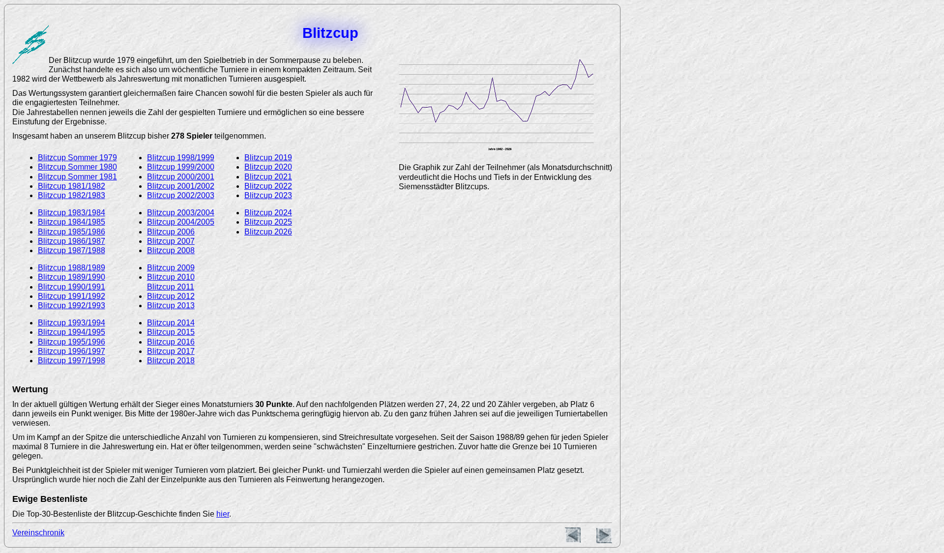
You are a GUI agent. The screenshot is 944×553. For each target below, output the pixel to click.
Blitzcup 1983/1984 (71, 212)
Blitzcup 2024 (268, 212)
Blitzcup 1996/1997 (71, 351)
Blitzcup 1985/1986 (71, 232)
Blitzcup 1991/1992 (71, 296)
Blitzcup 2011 (170, 287)
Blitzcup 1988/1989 (71, 267)
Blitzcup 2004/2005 (180, 222)
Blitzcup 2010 (171, 277)
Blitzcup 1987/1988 (71, 250)
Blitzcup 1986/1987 (71, 241)
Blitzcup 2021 (268, 177)
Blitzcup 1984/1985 (71, 222)
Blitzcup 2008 (171, 250)
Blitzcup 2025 (268, 222)
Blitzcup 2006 (171, 232)
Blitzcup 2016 (171, 342)
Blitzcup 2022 (268, 186)
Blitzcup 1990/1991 (71, 287)
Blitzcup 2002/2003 (180, 195)
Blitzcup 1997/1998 (71, 360)
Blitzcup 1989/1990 (71, 277)
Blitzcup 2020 (268, 167)
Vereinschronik (38, 532)
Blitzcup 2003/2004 (180, 212)
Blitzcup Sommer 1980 (77, 167)
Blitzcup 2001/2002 (180, 186)
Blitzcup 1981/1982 (71, 186)
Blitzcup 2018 (171, 360)
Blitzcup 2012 (171, 296)
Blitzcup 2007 (171, 241)
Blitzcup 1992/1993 (71, 305)
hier (222, 514)
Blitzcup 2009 (171, 267)
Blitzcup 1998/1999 (180, 157)
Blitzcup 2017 (171, 351)
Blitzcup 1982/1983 (71, 195)
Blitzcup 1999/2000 (180, 167)
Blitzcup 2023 (268, 195)
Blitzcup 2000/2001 (180, 177)
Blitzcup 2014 (171, 323)
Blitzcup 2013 (171, 305)
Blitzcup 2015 (171, 332)
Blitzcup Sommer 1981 (77, 177)
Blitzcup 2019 (268, 157)
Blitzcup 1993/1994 (71, 323)
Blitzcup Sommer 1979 (77, 157)
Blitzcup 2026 (268, 232)
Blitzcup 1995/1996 (71, 342)
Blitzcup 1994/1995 (71, 332)
